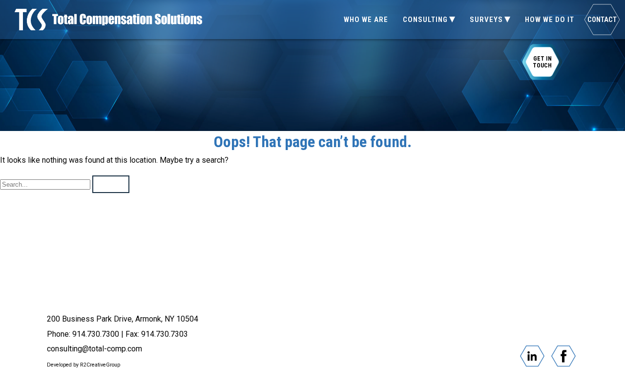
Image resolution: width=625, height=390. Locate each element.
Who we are (366, 19)
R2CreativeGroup (100, 365)
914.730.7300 (95, 334)
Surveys (486, 19)
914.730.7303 (164, 334)
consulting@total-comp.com (94, 348)
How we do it (549, 19)
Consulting (425, 19)
